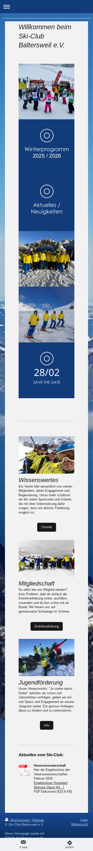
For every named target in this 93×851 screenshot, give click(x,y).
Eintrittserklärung (46, 626)
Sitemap (38, 820)
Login (84, 820)
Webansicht (79, 824)
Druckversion (19, 820)
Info (46, 725)
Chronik (46, 527)
